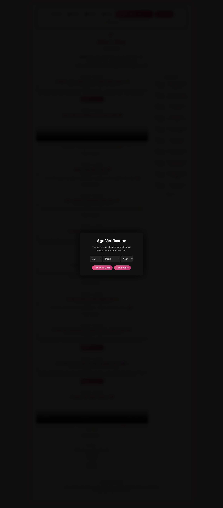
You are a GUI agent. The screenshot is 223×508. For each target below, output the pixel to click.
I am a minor (122, 268)
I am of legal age (102, 268)
